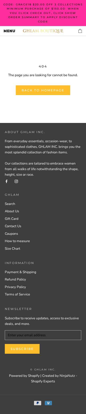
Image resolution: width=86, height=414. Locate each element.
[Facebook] (6, 181)
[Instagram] (16, 181)
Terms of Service (17, 294)
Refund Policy (15, 279)
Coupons (11, 233)
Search (10, 204)
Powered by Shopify (24, 375)
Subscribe (22, 349)
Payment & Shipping (20, 272)
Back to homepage (43, 90)
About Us (12, 211)
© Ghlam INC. (43, 369)
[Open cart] (80, 31)
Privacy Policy (15, 287)
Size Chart (12, 248)
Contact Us (13, 226)
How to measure (17, 241)
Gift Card (11, 218)
